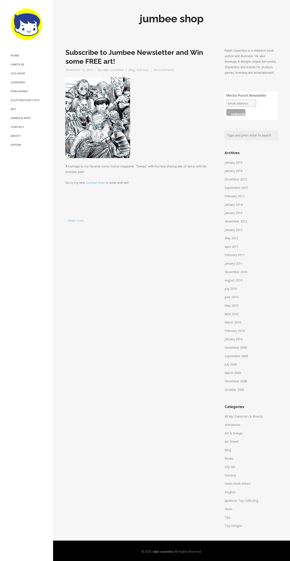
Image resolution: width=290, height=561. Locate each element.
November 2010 (236, 272)
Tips (228, 517)
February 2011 (235, 255)
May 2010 (231, 305)
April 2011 (231, 247)
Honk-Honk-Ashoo (238, 484)
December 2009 (236, 348)
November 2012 (236, 221)
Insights (230, 492)
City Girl (230, 467)
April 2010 (231, 314)
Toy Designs (233, 526)
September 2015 (236, 188)
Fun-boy (142, 70)
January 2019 (233, 162)
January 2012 (233, 230)
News (228, 509)
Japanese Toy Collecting (241, 501)
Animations (232, 425)
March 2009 (233, 373)
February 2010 (235, 331)
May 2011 (231, 238)
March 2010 (233, 322)
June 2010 (231, 297)
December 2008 (236, 381)
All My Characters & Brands (244, 416)
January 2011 (233, 263)
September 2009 (236, 356)
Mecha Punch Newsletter (246, 95)
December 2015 (236, 179)
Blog (131, 70)
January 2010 (233, 339)
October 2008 (234, 390)
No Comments (164, 70)
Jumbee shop (95, 183)
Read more (75, 220)
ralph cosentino (113, 70)
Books (229, 458)
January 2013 (233, 213)
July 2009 (231, 364)
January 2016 (233, 171)
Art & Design (234, 433)
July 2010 (231, 289)
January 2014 (233, 205)
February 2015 (235, 196)
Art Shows (232, 441)
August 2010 (233, 280)
